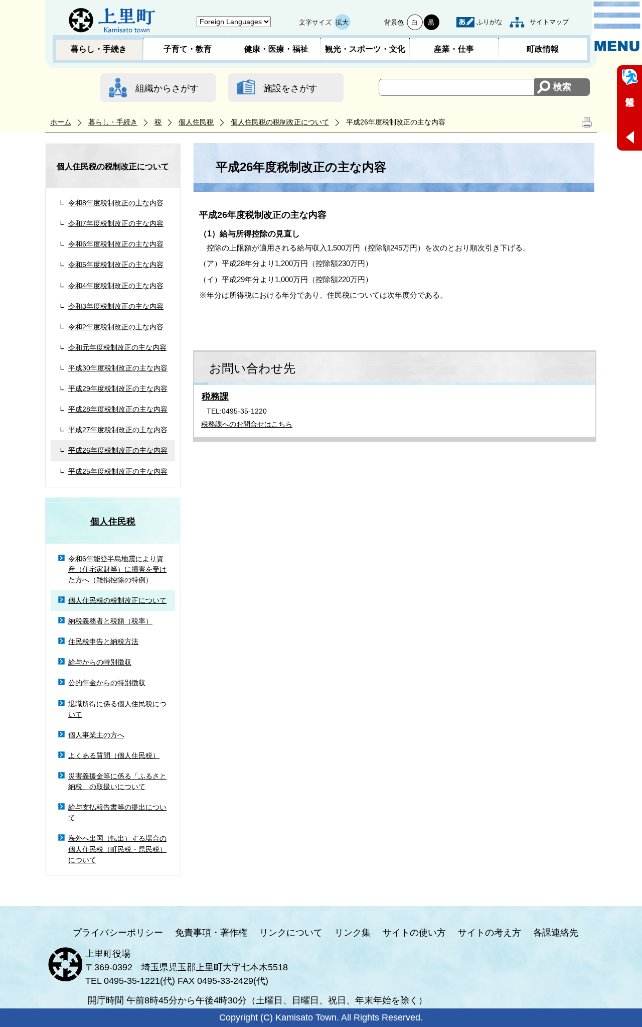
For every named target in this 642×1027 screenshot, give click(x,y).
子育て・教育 (188, 49)
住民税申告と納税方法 (103, 641)
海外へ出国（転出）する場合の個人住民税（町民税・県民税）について (117, 848)
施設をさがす (290, 88)
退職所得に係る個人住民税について (117, 709)
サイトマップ (549, 22)
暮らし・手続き (99, 49)
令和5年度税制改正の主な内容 (116, 265)
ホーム (60, 122)
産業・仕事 (454, 49)
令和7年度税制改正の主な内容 (116, 223)
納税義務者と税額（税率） (110, 621)
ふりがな (489, 22)
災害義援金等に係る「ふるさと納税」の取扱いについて (117, 781)
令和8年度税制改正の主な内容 (116, 203)
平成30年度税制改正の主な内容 (118, 368)
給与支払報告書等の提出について (117, 812)
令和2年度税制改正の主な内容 (116, 327)
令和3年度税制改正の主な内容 (116, 306)
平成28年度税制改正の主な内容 (118, 409)
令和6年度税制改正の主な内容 (116, 244)
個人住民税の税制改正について (280, 122)
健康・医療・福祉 (276, 49)
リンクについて (291, 933)
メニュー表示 (617, 27)
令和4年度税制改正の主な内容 (116, 286)
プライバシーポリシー (118, 933)
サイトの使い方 (414, 933)
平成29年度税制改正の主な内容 (118, 388)
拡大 (342, 22)
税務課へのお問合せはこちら (246, 424)
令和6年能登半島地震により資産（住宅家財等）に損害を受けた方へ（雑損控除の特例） (117, 569)
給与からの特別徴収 (99, 662)
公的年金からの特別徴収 (106, 683)
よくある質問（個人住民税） (113, 755)
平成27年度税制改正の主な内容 (118, 430)
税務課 (215, 397)
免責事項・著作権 (211, 933)
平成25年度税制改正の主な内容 (118, 471)
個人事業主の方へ (96, 735)
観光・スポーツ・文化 (365, 49)
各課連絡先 (555, 933)
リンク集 (353, 933)
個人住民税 (196, 122)
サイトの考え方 (489, 933)
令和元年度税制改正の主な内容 (117, 347)
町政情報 (543, 49)
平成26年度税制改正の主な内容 (118, 450)
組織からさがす (167, 88)
